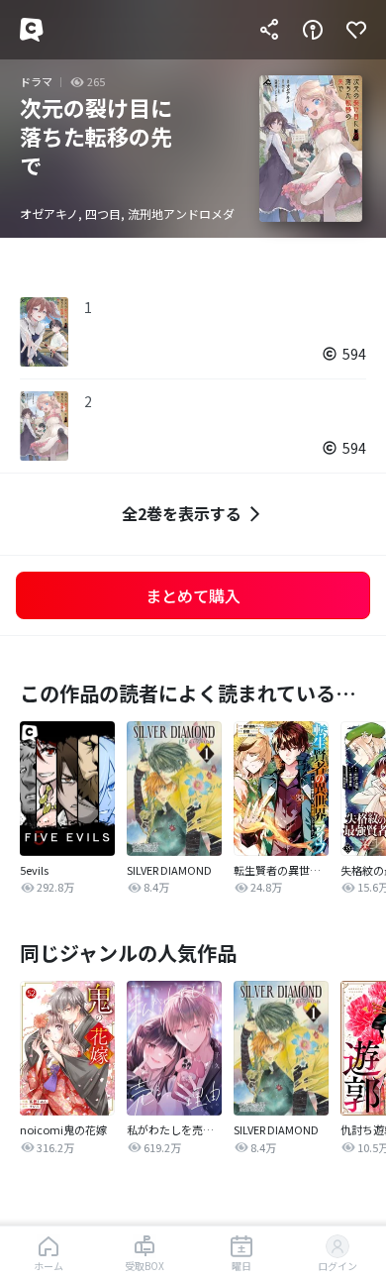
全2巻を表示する (181, 513)
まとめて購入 (193, 595)
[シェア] (269, 30)
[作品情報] (313, 30)
